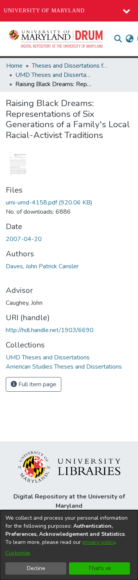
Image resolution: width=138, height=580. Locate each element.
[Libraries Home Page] (69, 466)
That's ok (99, 568)
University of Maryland (44, 10)
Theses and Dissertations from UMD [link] (70, 65)
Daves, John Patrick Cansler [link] (42, 266)
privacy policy (98, 542)
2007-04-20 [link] (24, 239)
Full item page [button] (36, 384)
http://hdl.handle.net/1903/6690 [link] (50, 330)
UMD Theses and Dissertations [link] (53, 75)
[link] (49, 202)
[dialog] (69, 545)
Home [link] (14, 65)
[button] (56, 38)
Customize (17, 553)
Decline (36, 568)
